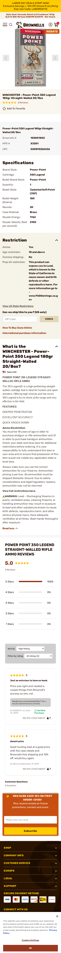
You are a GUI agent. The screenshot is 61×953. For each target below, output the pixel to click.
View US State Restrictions (18, 306)
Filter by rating (15, 656)
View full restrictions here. (19, 490)
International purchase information (24, 333)
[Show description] (10, 528)
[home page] (30, 25)
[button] (5, 24)
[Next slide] (55, 58)
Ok (30, 948)
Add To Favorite (16, 108)
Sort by (11, 649)
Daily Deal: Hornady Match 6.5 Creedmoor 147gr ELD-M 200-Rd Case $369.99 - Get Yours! (30, 15)
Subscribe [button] (30, 830)
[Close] (57, 916)
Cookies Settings (30, 940)
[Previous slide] (6, 58)
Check (49, 319)
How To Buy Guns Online (17, 327)
